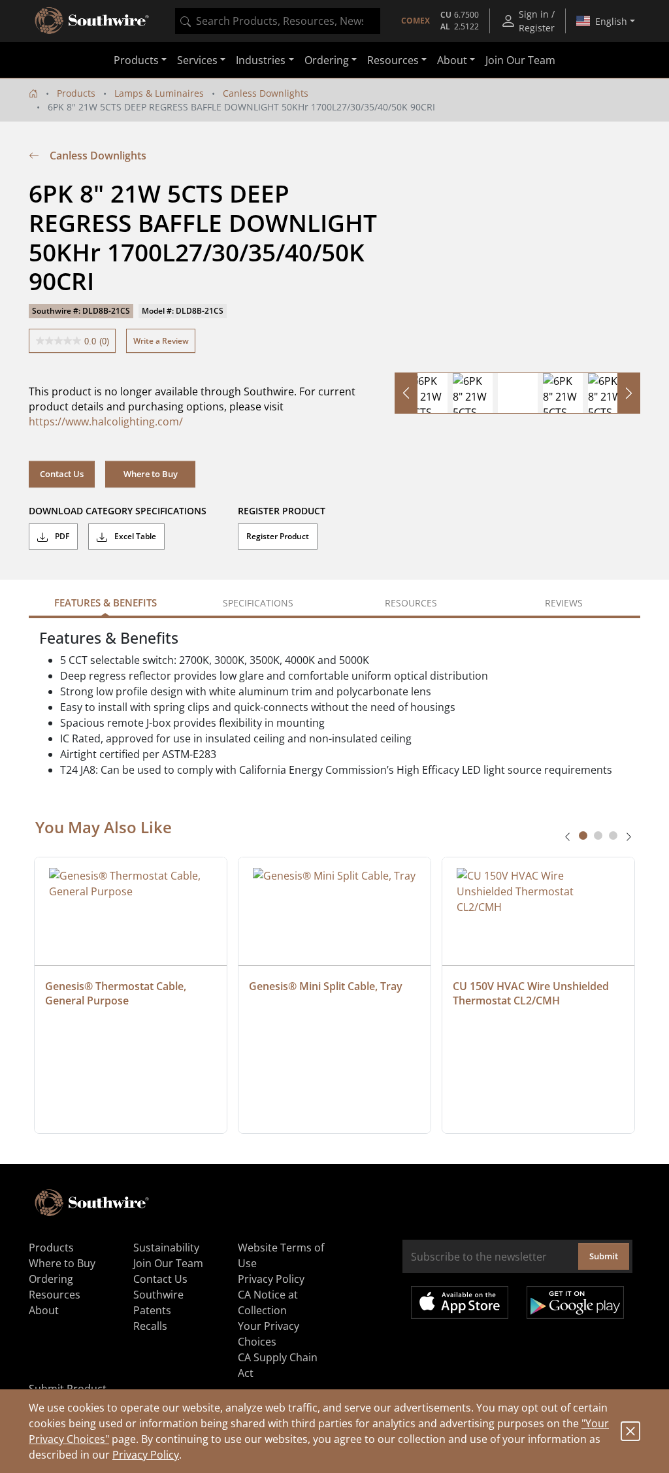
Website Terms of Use (281, 1255)
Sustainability (166, 1247)
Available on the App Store (459, 1302)
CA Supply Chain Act (278, 1365)
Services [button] (197, 60)
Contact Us (62, 474)
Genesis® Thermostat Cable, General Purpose (117, 993)
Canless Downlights (265, 93)
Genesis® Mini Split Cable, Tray (325, 986)
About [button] (452, 60)
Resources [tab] (411, 603)
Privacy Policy (145, 1455)
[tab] (583, 835)
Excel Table (134, 536)
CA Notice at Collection (268, 1302)
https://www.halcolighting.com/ (106, 421)
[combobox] (277, 21)
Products (76, 93)
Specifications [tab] (258, 603)
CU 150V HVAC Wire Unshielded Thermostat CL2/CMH (532, 993)
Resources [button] (393, 60)
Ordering (51, 1279)
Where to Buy (150, 474)
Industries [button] (261, 60)
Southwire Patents (158, 1302)
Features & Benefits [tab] (105, 602)
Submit (603, 1256)
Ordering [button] (326, 60)
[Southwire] (93, 21)
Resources (54, 1294)
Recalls (150, 1326)
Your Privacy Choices (268, 1334)
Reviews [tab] (564, 603)
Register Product (277, 536)
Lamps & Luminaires (159, 93)
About (44, 1310)
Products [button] (136, 60)
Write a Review (161, 340)
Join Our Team (520, 60)
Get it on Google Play (575, 1302)
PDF (61, 536)
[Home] (33, 93)
